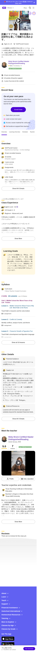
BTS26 (24, 1)
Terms (16, 3)
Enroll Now (18, 109)
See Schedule (29, 648)
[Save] (34, 13)
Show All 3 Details (18, 419)
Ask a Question (29, 479)
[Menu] (33, 8)
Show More (18, 238)
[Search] (30, 8)
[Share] (29, 13)
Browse (10, 8)
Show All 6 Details (18, 188)
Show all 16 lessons (18, 342)
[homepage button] (4, 8)
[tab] (4, 132)
